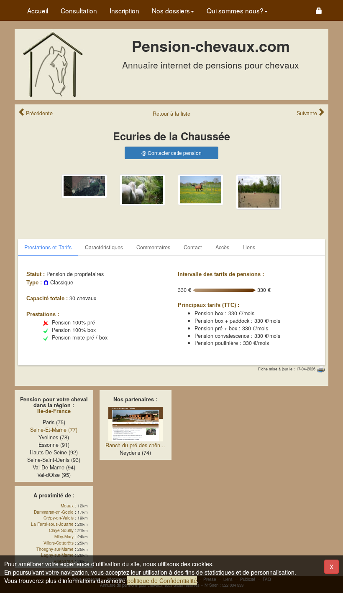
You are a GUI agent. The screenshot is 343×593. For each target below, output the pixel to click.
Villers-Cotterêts (59, 543)
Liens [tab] (249, 247)
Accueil (37, 10)
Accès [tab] (222, 247)
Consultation (79, 10)
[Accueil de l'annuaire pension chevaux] (52, 64)
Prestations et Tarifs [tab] (48, 247)
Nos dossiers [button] (171, 10)
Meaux (67, 506)
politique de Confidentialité (162, 580)
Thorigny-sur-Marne (55, 549)
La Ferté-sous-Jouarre (52, 524)
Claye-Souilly (61, 530)
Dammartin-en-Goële (54, 512)
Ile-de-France (54, 411)
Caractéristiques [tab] (104, 247)
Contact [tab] (193, 247)
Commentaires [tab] (153, 247)
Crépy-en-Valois (59, 518)
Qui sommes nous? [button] (235, 10)
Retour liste (171, 113)
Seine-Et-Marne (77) (53, 429)
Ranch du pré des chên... (135, 445)
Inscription (124, 10)
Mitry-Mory (64, 537)
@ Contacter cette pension (171, 152)
